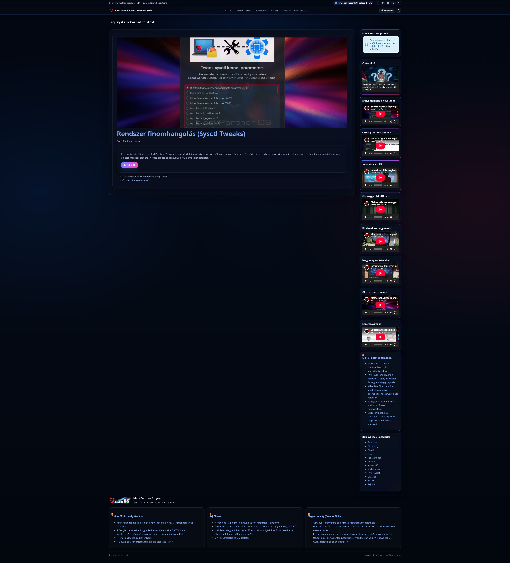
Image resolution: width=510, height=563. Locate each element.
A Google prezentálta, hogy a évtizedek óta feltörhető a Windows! (151, 530)
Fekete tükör (374, 457)
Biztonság (373, 446)
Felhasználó (286, 10)
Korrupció (373, 465)
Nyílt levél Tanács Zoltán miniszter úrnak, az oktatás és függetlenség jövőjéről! (379, 87)
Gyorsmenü (228, 10)
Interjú (371, 461)
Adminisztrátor (133, 141)
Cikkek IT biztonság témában (127, 516)
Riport (371, 480)
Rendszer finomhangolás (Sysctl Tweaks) (181, 133)
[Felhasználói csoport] (383, 3)
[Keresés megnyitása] (398, 10)
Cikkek (371, 450)
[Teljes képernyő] (395, 121)
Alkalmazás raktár (243, 10)
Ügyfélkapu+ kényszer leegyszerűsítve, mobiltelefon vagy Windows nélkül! (352, 537)
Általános (372, 442)
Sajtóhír (372, 484)
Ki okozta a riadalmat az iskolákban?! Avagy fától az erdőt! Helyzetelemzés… (353, 533)
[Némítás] (391, 121)
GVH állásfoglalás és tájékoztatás (232, 537)
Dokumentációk (260, 10)
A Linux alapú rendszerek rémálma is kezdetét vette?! (145, 541)
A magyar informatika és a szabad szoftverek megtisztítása (382, 405)
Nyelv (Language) (301, 10)
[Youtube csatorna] (388, 3)
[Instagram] (399, 3)
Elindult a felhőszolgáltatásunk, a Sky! (234, 533)
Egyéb (371, 453)
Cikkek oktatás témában (377, 357)
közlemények (375, 469)
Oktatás (372, 476)
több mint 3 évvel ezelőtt (138, 180)
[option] (380, 79)
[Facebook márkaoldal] (377, 3)
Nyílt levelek (374, 472)
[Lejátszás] (365, 121)
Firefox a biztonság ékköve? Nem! (134, 537)
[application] (380, 114)
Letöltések (274, 10)
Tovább (128, 165)
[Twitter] (393, 3)
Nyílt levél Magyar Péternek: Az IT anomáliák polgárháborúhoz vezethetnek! (255, 530)
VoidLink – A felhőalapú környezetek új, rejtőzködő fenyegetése (150, 533)
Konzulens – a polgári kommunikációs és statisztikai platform (379, 367)
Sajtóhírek (215, 516)
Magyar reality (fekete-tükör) (324, 516)
